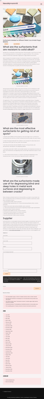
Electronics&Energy (10, 381)
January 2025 (8, 345)
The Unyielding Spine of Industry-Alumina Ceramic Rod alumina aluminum (21, 306)
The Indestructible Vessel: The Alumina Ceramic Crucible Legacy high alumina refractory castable (22, 302)
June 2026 (8, 316)
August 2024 (8, 354)
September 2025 (9, 331)
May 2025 (8, 338)
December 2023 (9, 369)
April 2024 (8, 361)
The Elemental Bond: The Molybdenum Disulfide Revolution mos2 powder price (22, 304)
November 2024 (9, 349)
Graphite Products (7, 391)
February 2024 (9, 365)
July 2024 (8, 356)
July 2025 (7, 334)
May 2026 (8, 318)
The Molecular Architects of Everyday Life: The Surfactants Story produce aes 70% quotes (22, 299)
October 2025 (8, 329)
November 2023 (9, 371)
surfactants (21, 37)
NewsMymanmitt (10, 3)
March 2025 (8, 342)
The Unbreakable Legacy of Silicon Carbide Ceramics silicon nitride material (21, 296)
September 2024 (9, 352)
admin (6, 44)
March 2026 (8, 320)
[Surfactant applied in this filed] (22, 76)
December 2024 (9, 347)
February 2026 (8, 322)
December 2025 (9, 325)
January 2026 (8, 324)
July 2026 (7, 314)
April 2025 (8, 340)
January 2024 (8, 367)
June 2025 (8, 336)
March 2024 (8, 363)
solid (17, 37)
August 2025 (8, 333)
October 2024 (8, 351)
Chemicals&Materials (7, 37)
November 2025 (9, 327)
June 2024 (8, 358)
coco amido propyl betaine (14, 230)
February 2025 (8, 343)
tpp (24, 37)
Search (4, 286)
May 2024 (8, 360)
